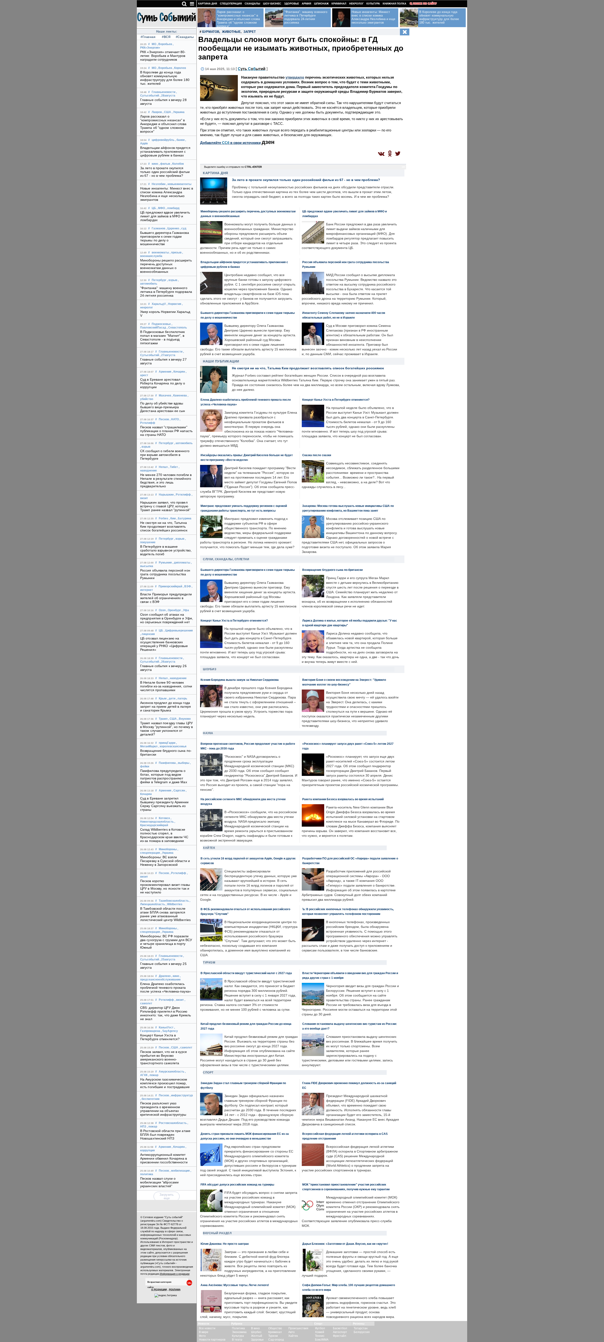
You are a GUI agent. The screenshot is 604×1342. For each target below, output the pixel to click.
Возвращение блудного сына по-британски (332, 569)
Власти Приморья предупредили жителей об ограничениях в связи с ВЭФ (166, 598)
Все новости (207, 1328)
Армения (165, 371)
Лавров (157, 112)
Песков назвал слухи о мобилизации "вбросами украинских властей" (159, 1182)
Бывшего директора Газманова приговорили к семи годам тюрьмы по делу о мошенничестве (164, 238)
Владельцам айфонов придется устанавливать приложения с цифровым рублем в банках (165, 151)
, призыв (175, 252)
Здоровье (291, 3)
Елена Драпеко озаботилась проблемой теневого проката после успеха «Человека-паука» (165, 987)
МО (154, 44)
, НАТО (174, 419)
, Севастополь (177, 327)
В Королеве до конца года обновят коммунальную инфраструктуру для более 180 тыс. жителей (164, 77)
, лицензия (147, 634)
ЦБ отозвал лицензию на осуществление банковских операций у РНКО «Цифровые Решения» (164, 644)
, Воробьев (164, 44)
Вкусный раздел (217, 1233)
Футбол (320, 1328)
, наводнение (177, 678)
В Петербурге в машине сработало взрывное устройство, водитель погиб (166, 550)
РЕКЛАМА (174, 1289)
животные (231, 32)
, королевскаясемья (172, 746)
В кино (255, 1328)
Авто (291, 1332)
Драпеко (165, 976)
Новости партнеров (212, 1339)
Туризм (209, 962)
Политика (238, 1328)
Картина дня (207, 3)
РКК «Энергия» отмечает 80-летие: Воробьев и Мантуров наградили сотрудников (163, 55)
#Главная (148, 37)
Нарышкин (166, 494)
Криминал (338, 3)
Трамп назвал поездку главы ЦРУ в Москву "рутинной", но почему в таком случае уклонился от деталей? (166, 728)
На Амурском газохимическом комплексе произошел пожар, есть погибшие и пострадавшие (165, 1083)
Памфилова (167, 762)
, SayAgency (169, 1031)
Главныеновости (163, 92)
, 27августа (167, 355)
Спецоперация (231, 3)
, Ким (172, 518)
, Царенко (172, 228)
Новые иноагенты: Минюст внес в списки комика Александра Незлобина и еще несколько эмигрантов (166, 194)
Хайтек (209, 848)
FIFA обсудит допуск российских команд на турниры (237, 1184)
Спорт (208, 1072)
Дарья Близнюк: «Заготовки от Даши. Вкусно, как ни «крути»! (345, 1243)
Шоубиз (209, 669)
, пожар (153, 1075)
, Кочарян (178, 371)
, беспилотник (149, 1099)
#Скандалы (184, 37)
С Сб (251, 69)
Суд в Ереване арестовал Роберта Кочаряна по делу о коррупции (162, 383)
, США (167, 112)
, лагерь (181, 698)
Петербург (159, 280)
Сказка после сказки (316, 455)
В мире (203, 1332)
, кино (175, 976)
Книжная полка (394, 3)
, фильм (164, 163)
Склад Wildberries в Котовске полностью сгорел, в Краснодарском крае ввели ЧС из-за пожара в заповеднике (164, 835)
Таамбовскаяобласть (174, 900)
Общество (275, 1328)
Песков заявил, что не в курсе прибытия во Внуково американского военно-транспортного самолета (163, 1057)
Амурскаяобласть (171, 1071)
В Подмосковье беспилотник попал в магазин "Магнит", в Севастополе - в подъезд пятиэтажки (162, 337)
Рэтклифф (166, 999)
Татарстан (361, 1328)
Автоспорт (340, 1332)
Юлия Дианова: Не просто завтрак (225, 1243)
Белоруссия (362, 1332)
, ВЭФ (187, 586)
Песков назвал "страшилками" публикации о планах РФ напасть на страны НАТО (166, 431)
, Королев (179, 68)
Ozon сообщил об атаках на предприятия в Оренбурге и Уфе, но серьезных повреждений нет (166, 618)
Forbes (163, 518)
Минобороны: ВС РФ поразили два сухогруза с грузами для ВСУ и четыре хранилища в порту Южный (166, 941)
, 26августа (167, 661)
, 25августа (167, 959)
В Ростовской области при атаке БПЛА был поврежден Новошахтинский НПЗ (165, 1134)
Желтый (256, 1336)
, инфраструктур (181, 1095)
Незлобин (158, 184)
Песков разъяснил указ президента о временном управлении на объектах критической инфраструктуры (163, 1108)
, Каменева (179, 395)
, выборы (182, 762)
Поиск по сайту (425, 3)
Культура (373, 3)
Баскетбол (340, 1328)
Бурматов (210, 32)
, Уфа (185, 610)
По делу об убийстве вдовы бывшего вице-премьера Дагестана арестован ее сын (162, 407)
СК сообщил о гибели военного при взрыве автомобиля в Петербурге (164, 454)
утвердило (294, 77)
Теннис (319, 1336)
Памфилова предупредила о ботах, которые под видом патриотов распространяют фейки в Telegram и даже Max (163, 776)
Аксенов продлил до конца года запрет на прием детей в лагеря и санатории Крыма (165, 706)
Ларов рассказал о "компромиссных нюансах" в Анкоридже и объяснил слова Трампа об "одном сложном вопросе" (163, 123)
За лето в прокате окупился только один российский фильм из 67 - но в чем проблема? (165, 171)
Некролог (356, 3)
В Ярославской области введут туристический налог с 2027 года (246, 973)
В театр (237, 1339)
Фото (202, 1336)
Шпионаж (321, 3)
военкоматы (160, 252)
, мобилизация (180, 1170)
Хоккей (319, 1332)
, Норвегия (174, 304)
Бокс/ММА (321, 1339)
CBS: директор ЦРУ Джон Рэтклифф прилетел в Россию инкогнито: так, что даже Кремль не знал (165, 1013)
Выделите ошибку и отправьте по (233, 166)
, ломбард (173, 208)
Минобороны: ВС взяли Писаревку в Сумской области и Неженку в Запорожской (165, 861)
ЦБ (154, 208)
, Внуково (184, 718)
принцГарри (167, 742)
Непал (163, 467)
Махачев (165, 395)
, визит (179, 999)
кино (155, 163)
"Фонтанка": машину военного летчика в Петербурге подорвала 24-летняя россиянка (166, 291)
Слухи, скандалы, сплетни (226, 559)
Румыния (165, 562)
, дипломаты (181, 562)
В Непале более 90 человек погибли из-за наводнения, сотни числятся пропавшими (166, 686)
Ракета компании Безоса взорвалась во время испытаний (343, 799)
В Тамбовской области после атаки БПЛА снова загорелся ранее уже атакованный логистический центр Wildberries (165, 914)
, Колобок (177, 163)
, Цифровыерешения (178, 630)
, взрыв (172, 280)
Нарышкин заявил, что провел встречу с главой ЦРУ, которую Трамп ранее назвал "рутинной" (165, 506)
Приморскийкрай (170, 586)
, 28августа (167, 95)
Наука (208, 733)
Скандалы (252, 3)
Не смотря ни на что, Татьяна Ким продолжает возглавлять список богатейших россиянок (163, 526)
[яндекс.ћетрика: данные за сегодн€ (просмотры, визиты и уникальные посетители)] (166, 1295)
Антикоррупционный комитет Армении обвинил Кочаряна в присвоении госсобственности (164, 1158)
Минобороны (168, 849)
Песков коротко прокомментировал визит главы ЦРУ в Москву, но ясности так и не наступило (165, 886)
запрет (249, 32)
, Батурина (183, 518)
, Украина (178, 112)
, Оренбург (173, 610)
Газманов (158, 228)
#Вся (166, 37)
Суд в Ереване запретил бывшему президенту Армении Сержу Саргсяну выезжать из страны (164, 804)
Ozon (162, 610)
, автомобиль (183, 443)
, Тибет (173, 467)
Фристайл (339, 1336)
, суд (183, 228)
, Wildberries (174, 904)
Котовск (164, 818)
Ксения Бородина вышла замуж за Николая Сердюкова (240, 679)
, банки (180, 140)
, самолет (185, 1047)
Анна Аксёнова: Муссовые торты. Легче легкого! (235, 1285)
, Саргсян (178, 790)
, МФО (161, 208)
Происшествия (298, 1328)
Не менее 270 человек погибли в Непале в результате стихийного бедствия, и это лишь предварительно (166, 480)
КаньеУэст (166, 1027)
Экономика (239, 1332)
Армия (306, 3)
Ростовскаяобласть (173, 1123)
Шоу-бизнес (272, 3)
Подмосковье (161, 324)
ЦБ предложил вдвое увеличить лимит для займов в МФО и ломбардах (165, 216)
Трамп (163, 718)
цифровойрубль (163, 140)
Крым (163, 698)
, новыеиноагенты (178, 184)
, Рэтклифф (182, 494)
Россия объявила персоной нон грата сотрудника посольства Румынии (165, 574)
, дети (171, 698)
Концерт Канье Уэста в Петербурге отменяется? (160, 1037)
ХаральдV (159, 304)
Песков (164, 419)
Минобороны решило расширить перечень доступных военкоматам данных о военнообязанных (166, 265)
